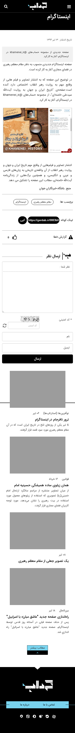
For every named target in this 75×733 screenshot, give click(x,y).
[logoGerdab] (37, 686)
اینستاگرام (21, 202)
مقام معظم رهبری (42, 202)
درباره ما (24, 705)
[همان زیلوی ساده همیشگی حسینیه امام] (37, 455)
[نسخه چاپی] (5, 39)
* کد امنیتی (65, 320)
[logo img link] (37, 6)
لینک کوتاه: (66, 220)
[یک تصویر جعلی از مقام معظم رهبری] (37, 530)
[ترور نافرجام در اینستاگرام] (37, 389)
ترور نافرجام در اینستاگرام (52, 420)
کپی (22, 220)
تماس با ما (49, 705)
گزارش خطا (60, 237)
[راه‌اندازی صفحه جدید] (37, 586)
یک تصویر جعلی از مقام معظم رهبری (43, 561)
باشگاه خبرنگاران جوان (51, 188)
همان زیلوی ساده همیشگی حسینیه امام (41, 485)
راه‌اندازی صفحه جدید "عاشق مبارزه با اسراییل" (37, 617)
